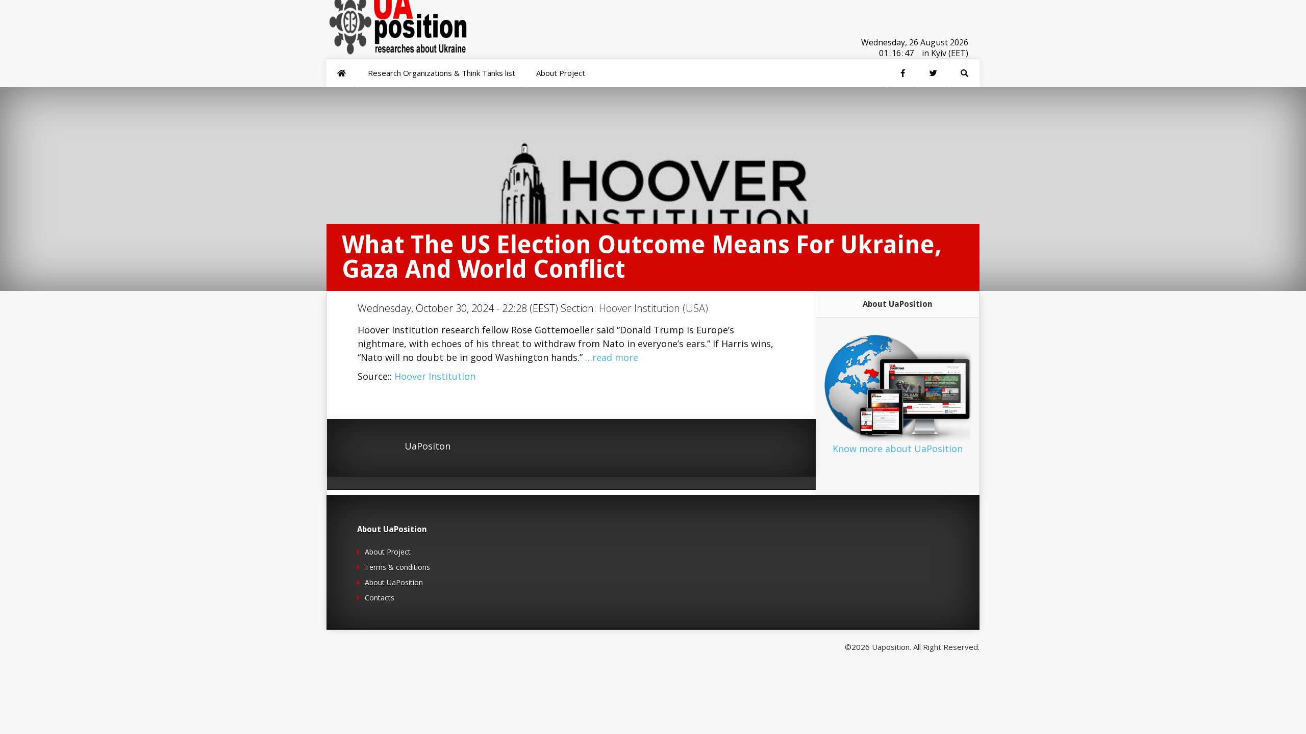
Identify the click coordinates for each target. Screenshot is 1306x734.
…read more (611, 357)
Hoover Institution (434, 376)
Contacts (379, 597)
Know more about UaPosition (898, 448)
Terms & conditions (397, 567)
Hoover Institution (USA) (653, 308)
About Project (388, 552)
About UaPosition (394, 582)
